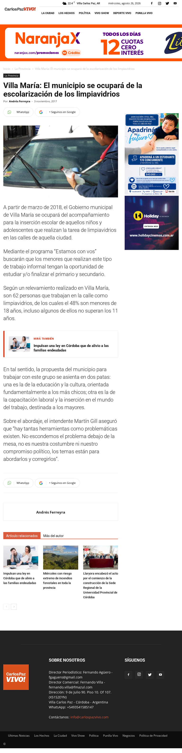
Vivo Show (102, 13)
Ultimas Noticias (19, 736)
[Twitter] (167, 3)
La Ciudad (47, 13)
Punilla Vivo (144, 13)
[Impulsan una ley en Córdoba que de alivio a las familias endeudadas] (20, 558)
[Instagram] (159, 3)
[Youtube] (175, 3)
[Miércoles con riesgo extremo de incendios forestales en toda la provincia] (60, 558)
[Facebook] (151, 3)
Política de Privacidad (153, 736)
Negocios (129, 736)
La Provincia (23, 69)
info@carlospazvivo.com (89, 717)
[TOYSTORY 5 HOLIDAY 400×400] (152, 248)
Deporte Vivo (122, 13)
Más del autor (53, 536)
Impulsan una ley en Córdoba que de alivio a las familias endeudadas (71, 348)
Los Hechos (67, 13)
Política (84, 13)
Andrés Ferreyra (19, 101)
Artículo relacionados (22, 536)
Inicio (6, 69)
